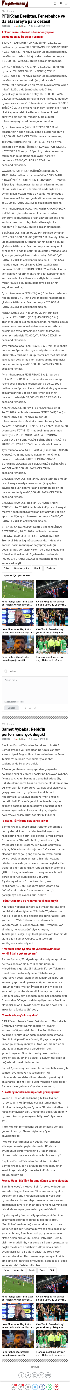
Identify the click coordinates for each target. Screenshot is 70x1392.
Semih (32, 1270)
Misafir (37, 568)
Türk (52, 1270)
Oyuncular (19, 1270)
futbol (6, 1270)
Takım (42, 1270)
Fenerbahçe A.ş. (21, 568)
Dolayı (6, 568)
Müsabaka (50, 568)
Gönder (11, 707)
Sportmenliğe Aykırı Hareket (17, 575)
